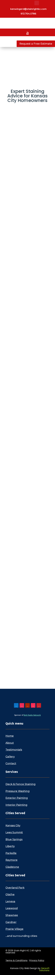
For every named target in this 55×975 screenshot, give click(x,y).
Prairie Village (14, 929)
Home (10, 735)
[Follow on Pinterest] (36, 3)
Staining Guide (26, 564)
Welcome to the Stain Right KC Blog (27, 628)
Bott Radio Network (32, 715)
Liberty (10, 846)
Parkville (11, 853)
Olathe (10, 894)
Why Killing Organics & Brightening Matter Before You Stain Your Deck (27, 217)
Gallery (10, 756)
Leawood (12, 908)
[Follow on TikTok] (31, 3)
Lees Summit (14, 832)
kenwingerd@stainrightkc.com (28, 9)
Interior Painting (16, 804)
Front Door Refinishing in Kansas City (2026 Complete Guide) (27, 392)
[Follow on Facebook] (14, 3)
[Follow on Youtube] (25, 3)
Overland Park (15, 887)
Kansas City (13, 825)
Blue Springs (14, 839)
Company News (27, 322)
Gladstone (12, 867)
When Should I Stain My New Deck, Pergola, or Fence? (25, 553)
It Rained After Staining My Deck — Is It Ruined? (27, 472)
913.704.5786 (28, 13)
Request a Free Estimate (35, 43)
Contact (11, 763)
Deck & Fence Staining (21, 784)
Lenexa (10, 901)
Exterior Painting (17, 798)
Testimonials (14, 749)
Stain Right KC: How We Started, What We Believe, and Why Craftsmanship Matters (26, 308)
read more (15, 182)
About (10, 742)
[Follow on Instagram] (19, 3)
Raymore (11, 860)
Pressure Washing (18, 791)
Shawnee (12, 915)
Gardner (11, 922)
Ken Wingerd (21, 138)
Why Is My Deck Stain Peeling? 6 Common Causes (26, 131)
